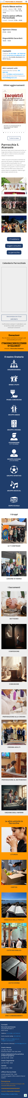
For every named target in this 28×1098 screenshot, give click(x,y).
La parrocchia (14, 252)
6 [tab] (14, 132)
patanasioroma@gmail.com (16, 55)
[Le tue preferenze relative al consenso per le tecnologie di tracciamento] (25, 1095)
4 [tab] (10, 132)
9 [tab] (21, 132)
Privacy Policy (5, 1094)
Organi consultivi (14, 245)
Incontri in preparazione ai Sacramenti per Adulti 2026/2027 (12, 127)
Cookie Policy (14, 1094)
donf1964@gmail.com (10, 78)
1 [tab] (3, 132)
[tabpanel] (14, 110)
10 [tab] (23, 132)
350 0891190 (17, 1036)
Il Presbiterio (14, 239)
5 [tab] (12, 132)
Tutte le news (14, 138)
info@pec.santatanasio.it (14, 74)
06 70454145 (21, 53)
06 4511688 (12, 53)
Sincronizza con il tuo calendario (14, 317)
